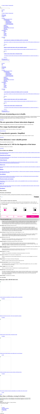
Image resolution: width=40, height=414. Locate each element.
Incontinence (6, 29)
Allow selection (20, 216)
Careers (3, 16)
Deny (7, 216)
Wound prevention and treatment (9, 27)
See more (5, 35)
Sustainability (4, 15)
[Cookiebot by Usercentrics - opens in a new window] (34, 197)
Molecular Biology (9, 21)
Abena (5, 34)
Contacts (3, 9)
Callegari (5, 33)
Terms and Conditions (5, 408)
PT (2, 10)
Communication (10, 5)
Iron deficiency (6, 26)
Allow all (32, 216)
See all (1, 394)
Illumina (5, 31)
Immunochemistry (8, 22)
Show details (34, 213)
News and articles (4, 110)
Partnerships (4, 30)
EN (2, 11)
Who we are (4, 14)
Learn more (2, 119)
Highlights (3, 37)
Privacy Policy (4, 409)
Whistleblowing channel (5, 59)
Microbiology (8, 20)
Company (3, 5)
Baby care (5, 28)
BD (4, 32)
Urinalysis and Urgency (9, 23)
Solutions (6, 5)
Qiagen (5, 84)
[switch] (15, 210)
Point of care (6, 77)
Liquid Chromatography (9, 24)
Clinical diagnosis (6, 71)
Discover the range (3, 130)
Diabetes (5, 25)
